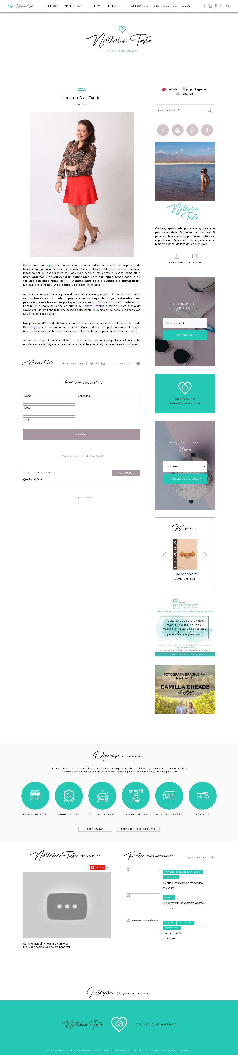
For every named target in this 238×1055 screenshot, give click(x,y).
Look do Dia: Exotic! (81, 97)
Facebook (221, 6)
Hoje (190, 857)
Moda (82, 89)
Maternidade (74, 6)
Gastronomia (139, 6)
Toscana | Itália (172, 933)
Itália (169, 922)
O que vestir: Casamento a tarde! (184, 903)
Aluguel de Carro (102, 814)
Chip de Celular (136, 814)
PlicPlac (186, 1050)
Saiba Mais (176, 263)
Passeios (202, 814)
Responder (126, 473)
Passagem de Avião (169, 814)
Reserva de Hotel (35, 814)
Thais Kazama (151, 1050)
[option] (185, 559)
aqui (49, 265)
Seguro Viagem (69, 814)
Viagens (170, 877)
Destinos (51, 6)
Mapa (166, 6)
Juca (26, 472)
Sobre (157, 6)
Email (103, 363)
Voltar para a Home (82, 497)
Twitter (91, 363)
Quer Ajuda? (95, 829)
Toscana (186, 922)
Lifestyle (115, 6)
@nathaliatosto (136, 993)
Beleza (96, 6)
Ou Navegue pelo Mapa (185, 479)
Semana (201, 857)
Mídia (175, 6)
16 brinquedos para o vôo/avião (183, 882)
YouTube (210, 6)
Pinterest (216, 6)
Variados (171, 928)
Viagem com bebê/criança (182, 872)
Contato (186, 6)
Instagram (204, 6)
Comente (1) (125, 364)
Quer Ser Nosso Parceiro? (138, 829)
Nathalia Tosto (40, 363)
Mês (212, 857)
